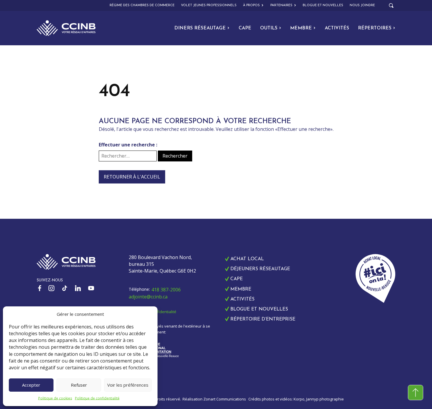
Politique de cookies (55, 398)
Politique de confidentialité (97, 398)
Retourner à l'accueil (132, 176)
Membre (301, 28)
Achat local (247, 259)
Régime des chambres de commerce (142, 5)
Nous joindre (362, 5)
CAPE (245, 28)
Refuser (79, 385)
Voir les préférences (127, 385)
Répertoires (374, 28)
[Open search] (391, 5)
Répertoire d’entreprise (262, 319)
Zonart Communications (224, 399)
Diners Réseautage (200, 28)
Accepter (31, 385)
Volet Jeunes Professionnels (209, 5)
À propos (251, 5)
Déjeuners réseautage (260, 269)
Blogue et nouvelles (323, 5)
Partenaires (281, 5)
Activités (337, 28)
